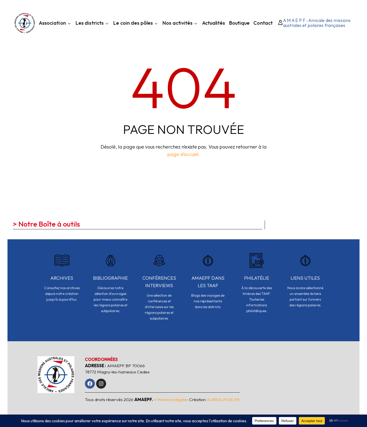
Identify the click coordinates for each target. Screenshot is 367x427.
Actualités (213, 23)
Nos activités (177, 23)
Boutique (239, 23)
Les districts (89, 23)
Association (52, 23)
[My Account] (279, 23)
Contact (263, 23)
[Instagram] (101, 384)
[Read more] (61, 281)
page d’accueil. (183, 154)
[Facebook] (90, 384)
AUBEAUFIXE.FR (223, 399)
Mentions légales (172, 399)
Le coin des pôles (133, 23)
